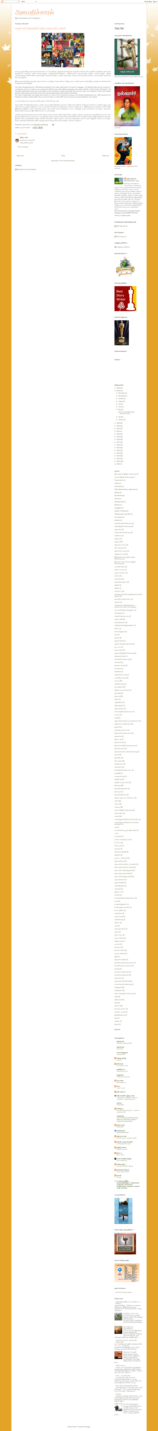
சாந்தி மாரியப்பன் (131, 178)
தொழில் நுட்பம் (118, 764)
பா (115, 833)
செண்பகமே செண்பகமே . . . (124, 1077)
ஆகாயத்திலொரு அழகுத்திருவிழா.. (128, 1327)
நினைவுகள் (117, 792)
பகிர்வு (116, 801)
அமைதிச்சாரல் (34, 12)
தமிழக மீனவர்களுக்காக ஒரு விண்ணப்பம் (126, 721)
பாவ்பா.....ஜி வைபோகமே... (123, 1375)
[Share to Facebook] (40, 128)
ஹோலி (116, 1024)
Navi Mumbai (118, 495)
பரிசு (115, 827)
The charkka (118, 517)
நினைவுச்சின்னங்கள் (120, 795)
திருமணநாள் (118, 736)
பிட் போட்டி (117, 842)
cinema (116, 483)
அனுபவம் (117, 542)
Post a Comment (23, 147)
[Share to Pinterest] (42, 128)
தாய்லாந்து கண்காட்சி (120, 730)
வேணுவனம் (120, 1075)
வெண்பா (117, 1006)
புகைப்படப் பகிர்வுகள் (120, 858)
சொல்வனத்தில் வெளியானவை (123, 711)
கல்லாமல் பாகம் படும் (122, 1071)
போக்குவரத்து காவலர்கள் (121, 907)
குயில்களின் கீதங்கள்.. (123, 1170)
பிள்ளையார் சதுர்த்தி (120, 852)
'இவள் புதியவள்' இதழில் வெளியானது (125, 474)
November (121, 396)
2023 (118, 426)
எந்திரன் (116, 585)
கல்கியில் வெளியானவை (121, 616)
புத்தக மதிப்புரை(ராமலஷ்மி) (122, 873)
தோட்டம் (119, 1153)
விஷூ (116, 1003)
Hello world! (120, 1105)
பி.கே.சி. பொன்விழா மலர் (121, 839)
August (120, 401)
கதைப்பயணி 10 (121, 1054)
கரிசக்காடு (120, 1064)
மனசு (118, 1086)
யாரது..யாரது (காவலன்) (123, 1171)
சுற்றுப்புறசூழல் (118, 705)
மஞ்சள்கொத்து (118, 919)
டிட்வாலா (117, 715)
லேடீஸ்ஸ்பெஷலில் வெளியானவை (123, 963)
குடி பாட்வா (117, 647)
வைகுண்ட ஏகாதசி (119, 1012)
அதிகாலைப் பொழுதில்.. (130, 1352)
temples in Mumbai (120, 511)
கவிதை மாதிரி (118, 619)
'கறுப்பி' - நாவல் (121, 1088)
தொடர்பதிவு (118, 761)
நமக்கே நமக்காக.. (121, 1365)
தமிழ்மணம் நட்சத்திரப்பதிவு (122, 724)
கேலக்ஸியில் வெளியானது (122, 659)
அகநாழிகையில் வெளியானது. (123, 523)
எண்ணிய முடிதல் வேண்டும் (125, 1142)
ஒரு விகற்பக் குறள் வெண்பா (122, 599)
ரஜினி (116, 956)
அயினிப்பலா (118, 535)
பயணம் (116, 816)
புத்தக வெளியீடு (119, 882)
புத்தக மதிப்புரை (119, 861)
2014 (118, 450)
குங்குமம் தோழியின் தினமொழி (123, 644)
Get (116, 1292)
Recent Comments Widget (124, 1292)
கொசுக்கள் (117, 662)
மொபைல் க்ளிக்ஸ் (119, 950)
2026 (118, 388)
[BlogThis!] (36, 128)
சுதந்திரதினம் (118, 702)
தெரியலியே (117, 758)
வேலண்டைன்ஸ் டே (120, 1009)
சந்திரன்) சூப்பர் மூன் (120, 675)
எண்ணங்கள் (118, 579)
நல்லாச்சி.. (119, 1060)
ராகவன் (119, 1175)
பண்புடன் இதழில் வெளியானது (123, 810)
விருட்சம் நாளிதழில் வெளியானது (123, 993)
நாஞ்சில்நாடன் (121, 1069)
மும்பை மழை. (118, 935)
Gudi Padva (118, 486)
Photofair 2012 (118, 502)
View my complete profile (122, 215)
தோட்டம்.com (120, 1155)
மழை (115, 926)
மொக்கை (117, 947)
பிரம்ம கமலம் (118, 845)
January (121, 419)
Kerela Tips (120, 1127)
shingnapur (117, 508)
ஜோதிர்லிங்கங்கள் (119, 1015)
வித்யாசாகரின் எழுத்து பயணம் (126, 1095)
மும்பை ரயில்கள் (119, 938)
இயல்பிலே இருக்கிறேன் (123, 1132)
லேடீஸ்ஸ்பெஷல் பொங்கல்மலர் (122, 966)
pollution (117, 505)
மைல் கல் (117, 944)
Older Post (105, 156)
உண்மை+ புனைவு (119, 570)
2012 (118, 456)
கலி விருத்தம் (118, 613)
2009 (118, 464)
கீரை (115, 634)
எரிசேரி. (116, 588)
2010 (118, 461)
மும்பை (116, 932)
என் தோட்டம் (118, 591)
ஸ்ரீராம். (22, 137)
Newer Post (20, 156)
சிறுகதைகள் (120, 1047)
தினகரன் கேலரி (119, 742)
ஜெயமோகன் (120, 1041)
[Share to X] (38, 128)
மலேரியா (117, 922)
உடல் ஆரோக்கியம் (119, 567)
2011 (118, 458)
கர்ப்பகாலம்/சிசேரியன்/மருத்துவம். (124, 610)
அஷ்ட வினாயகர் (119, 548)
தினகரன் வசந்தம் (119, 748)
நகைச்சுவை (117, 767)
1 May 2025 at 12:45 (26, 143)
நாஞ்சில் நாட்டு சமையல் (121, 782)
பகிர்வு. (116, 804)
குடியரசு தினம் (118, 650)
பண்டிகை (117, 807)
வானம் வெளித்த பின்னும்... (125, 1158)
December (121, 393)
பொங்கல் (117, 895)
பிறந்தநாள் (117, 855)
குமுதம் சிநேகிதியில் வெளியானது (124, 653)
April (120, 417)
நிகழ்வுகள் (117, 785)
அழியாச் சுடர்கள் (122, 1136)
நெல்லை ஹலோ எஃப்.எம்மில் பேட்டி (124, 798)
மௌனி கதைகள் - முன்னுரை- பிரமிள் (127, 1138)
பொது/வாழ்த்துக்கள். (120, 904)
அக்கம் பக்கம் (121, 1125)
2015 (118, 447)
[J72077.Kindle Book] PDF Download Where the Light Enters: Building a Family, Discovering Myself (127, 1119)
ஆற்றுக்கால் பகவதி (120, 554)
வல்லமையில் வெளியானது (122, 981)
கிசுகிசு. (116, 628)
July (119, 404)
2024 (118, 423)
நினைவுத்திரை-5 (121, 1082)
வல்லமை (119, 1103)
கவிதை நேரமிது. (121, 1058)
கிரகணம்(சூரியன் (119, 631)
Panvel (116, 498)
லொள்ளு (117, 969)
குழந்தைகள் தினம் (119, 656)
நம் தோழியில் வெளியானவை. (123, 770)
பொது (116, 901)
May (120, 409)
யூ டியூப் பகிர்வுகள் (119, 953)
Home (63, 156)
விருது (116, 996)
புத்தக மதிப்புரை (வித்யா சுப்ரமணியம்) (125, 864)
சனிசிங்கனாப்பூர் (119, 684)
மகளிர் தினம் (118, 913)
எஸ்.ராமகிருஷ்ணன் (122, 1052)
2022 (118, 428)
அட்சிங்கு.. (119, 1394)
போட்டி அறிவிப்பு (119, 910)
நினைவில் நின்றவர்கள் (120, 788)
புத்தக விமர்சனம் (119, 879)
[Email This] (34, 128)
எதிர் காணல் (120, 1049)
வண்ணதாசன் (121, 1130)
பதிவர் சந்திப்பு (118, 813)
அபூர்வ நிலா (117, 529)
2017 (118, 442)
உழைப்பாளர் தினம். (25, 127)
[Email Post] (52, 124)
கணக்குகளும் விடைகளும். (124, 1143)
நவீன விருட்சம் (121, 1092)
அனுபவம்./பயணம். (119, 545)
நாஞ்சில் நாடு (118, 779)
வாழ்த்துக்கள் (118, 990)
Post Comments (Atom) (67, 161)
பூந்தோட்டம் (117, 892)
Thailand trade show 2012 (122, 514)
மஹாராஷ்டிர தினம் (119, 929)
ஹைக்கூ (117, 1021)
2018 (118, 439)
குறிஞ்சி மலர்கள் (121, 1147)
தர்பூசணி (117, 727)
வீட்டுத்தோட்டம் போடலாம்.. (131, 1313)
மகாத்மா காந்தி (118, 916)
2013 (118, 453)
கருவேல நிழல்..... (122, 1164)
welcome (117, 520)
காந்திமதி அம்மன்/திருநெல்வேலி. (124, 625)
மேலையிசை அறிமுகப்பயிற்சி (124, 1043)
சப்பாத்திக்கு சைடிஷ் (120, 678)
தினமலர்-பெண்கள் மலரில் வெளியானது (125, 751)
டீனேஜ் (116, 718)
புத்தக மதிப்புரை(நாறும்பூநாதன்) (123, 870)
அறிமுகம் (117, 539)
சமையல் (116, 681)
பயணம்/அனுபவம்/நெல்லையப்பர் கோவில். (126, 819)
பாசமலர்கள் (117, 836)
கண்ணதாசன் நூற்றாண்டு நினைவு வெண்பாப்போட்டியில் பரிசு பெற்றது (124, 606)
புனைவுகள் (117, 889)
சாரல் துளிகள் (118, 687)
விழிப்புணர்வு (118, 999)
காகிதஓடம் (120, 1108)
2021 (118, 431)
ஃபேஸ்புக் (117, 602)
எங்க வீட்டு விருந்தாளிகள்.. (131, 1404)
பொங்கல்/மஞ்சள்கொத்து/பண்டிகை (124, 898)
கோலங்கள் (117, 668)
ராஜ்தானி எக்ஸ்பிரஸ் (120, 959)
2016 (118, 445)
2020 (118, 434)
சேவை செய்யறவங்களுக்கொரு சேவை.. (127, 1385)
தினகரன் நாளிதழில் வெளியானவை (124, 745)
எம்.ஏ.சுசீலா (120, 1080)
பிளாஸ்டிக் (117, 849)
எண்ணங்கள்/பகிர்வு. (120, 582)
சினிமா (116, 699)
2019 (118, 437)
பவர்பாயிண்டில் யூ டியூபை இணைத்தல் (125, 830)
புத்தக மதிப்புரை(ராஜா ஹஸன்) (123, 876)
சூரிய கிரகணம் (119, 708)
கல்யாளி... (119, 1177)
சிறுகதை (117, 696)
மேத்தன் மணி (118, 941)
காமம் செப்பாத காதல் (122, 1065)
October (121, 398)
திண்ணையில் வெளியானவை (122, 733)
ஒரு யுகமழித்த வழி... (122, 1160)
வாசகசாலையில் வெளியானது (123, 984)
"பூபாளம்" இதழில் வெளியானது (123, 477)
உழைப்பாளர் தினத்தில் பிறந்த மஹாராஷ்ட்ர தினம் (126, 412)
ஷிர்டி (115, 1018)
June (120, 407)
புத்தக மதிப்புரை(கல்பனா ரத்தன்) (124, 867)
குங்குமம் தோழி (118, 641)
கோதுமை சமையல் (119, 665)
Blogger (88, 1427)
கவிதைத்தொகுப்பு (119, 622)
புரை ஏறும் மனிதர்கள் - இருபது (125, 1166)
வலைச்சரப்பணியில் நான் (121, 972)
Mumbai (116, 492)
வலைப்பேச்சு (118, 978)
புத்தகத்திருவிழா (119, 886)
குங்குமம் (117, 638)
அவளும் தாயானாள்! (122, 1149)
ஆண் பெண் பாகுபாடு (120, 551)
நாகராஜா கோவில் (119, 776)
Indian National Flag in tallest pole (125, 489)
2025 (118, 390)
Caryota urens (118, 480)
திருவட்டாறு (117, 739)
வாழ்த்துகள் (117, 987)
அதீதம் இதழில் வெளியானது (122, 526)
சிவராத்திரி (117, 693)
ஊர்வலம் (117, 576)
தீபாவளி (116, 754)
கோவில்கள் (117, 671)
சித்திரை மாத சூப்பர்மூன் (121, 690)
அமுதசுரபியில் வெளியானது (122, 532)
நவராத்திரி (117, 773)
